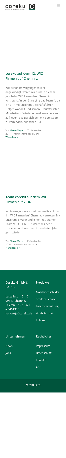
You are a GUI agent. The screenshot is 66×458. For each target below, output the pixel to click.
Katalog (40, 320)
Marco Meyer (17, 130)
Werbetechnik (44, 313)
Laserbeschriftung (47, 306)
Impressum (43, 346)
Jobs (8, 353)
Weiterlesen (12, 137)
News (9, 346)
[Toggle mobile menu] (58, 6)
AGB (38, 367)
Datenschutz (44, 353)
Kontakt (41, 360)
